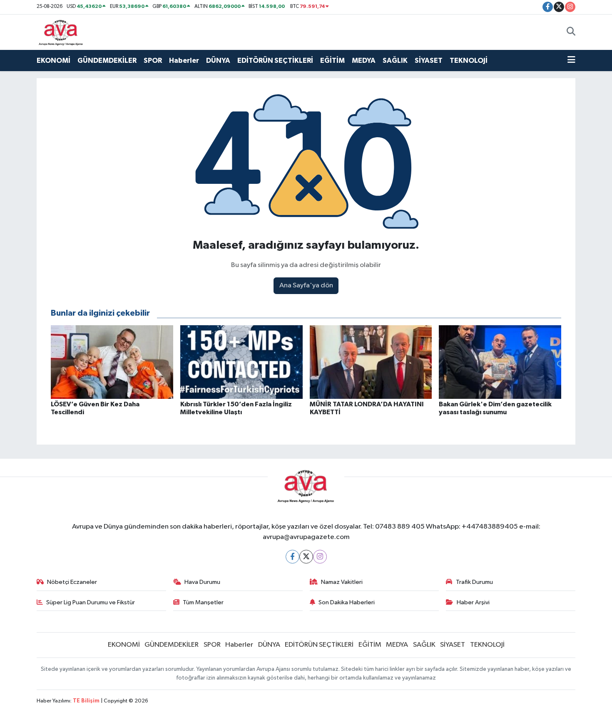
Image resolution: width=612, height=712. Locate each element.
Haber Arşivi (473, 602)
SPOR (153, 60)
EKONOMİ (53, 60)
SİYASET (429, 60)
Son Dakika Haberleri (346, 602)
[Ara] (571, 32)
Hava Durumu (202, 582)
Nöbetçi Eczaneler (72, 582)
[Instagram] (320, 557)
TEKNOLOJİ (469, 60)
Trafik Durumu (474, 582)
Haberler (184, 60)
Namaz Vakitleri (342, 582)
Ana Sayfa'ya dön (306, 285)
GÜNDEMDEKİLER (107, 60)
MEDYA (364, 60)
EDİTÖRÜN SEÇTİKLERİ (275, 60)
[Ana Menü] (571, 60)
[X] (306, 557)
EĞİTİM (332, 60)
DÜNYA (218, 60)
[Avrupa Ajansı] (61, 32)
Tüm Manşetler (203, 602)
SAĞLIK (395, 60)
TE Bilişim (86, 701)
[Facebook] (292, 557)
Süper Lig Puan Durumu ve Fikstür (90, 602)
